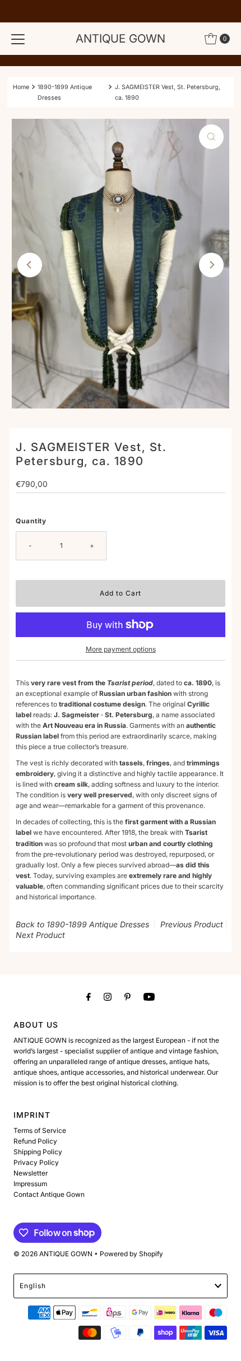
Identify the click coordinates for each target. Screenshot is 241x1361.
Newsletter (30, 1173)
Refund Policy (35, 1141)
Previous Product (191, 924)
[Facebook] (88, 996)
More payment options (121, 649)
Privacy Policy (36, 1162)
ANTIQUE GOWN (120, 38)
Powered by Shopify (131, 1253)
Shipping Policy (37, 1152)
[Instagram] (108, 996)
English (33, 1285)
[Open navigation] (18, 38)
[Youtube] (149, 996)
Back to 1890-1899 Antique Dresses (82, 924)
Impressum (30, 1183)
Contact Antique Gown (49, 1194)
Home (21, 87)
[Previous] (29, 265)
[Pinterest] (127, 996)
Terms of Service (39, 1130)
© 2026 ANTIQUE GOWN (52, 1253)
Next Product (40, 935)
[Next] (211, 265)
